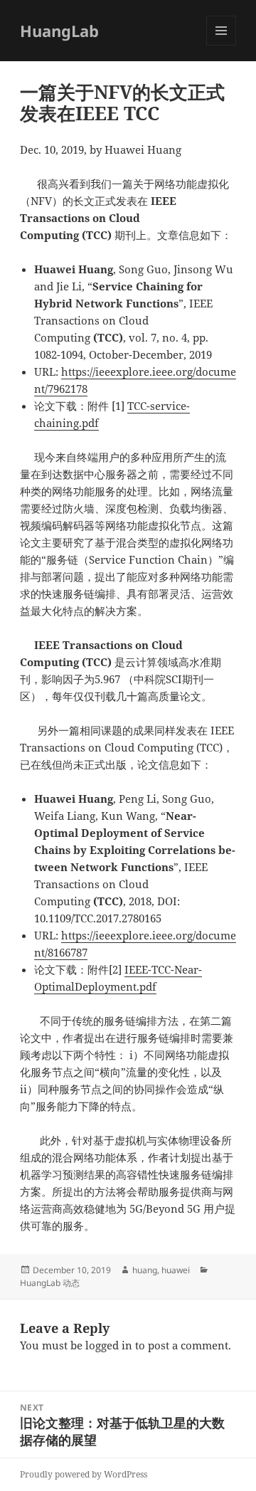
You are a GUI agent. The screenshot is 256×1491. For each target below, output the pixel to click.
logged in (108, 1345)
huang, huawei (161, 1270)
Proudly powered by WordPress (83, 1474)
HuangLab (59, 30)
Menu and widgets (221, 45)
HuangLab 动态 (50, 1283)
